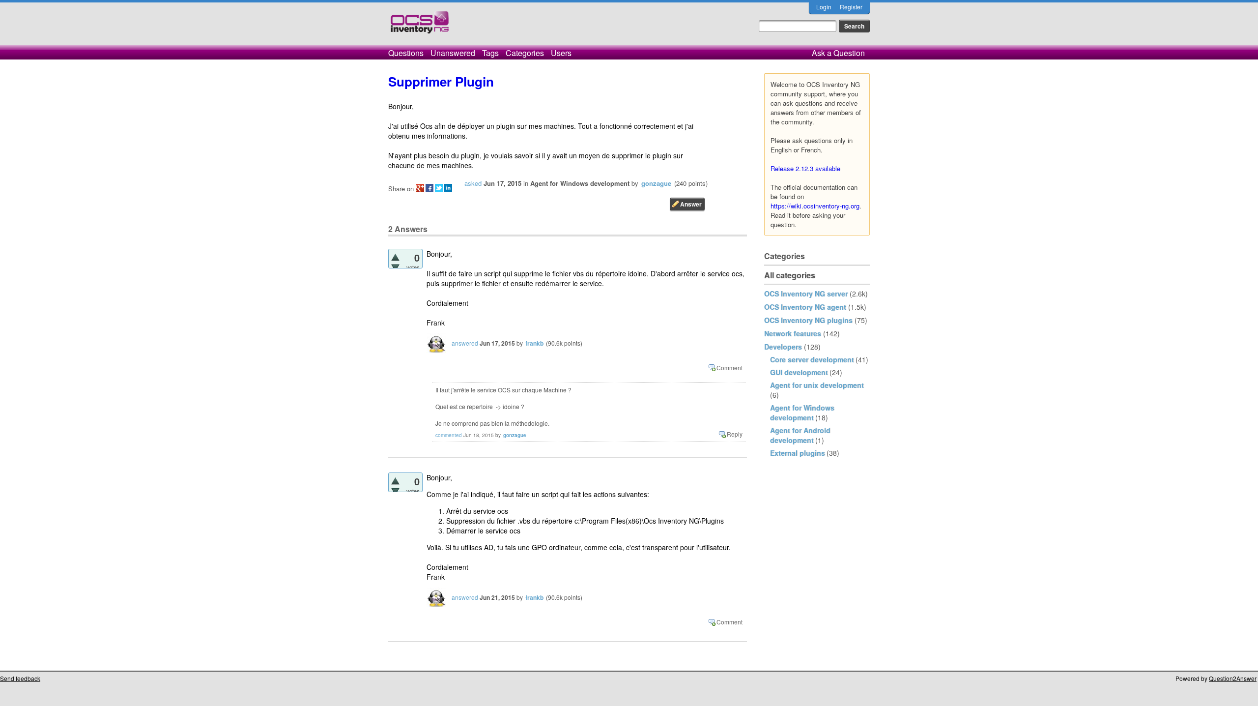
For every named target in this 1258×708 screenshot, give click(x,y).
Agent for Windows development (802, 412)
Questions (406, 53)
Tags (490, 53)
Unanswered (452, 53)
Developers (783, 347)
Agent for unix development (817, 385)
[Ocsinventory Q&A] (419, 26)
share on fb (429, 188)
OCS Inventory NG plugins (808, 320)
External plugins (797, 453)
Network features (792, 333)
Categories (525, 53)
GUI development (799, 372)
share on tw (439, 188)
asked (473, 183)
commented (448, 435)
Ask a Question (838, 53)
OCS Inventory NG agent (805, 307)
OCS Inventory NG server (806, 293)
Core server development (812, 359)
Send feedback (20, 678)
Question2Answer (1233, 678)
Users (561, 53)
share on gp (420, 188)
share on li (448, 188)
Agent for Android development (800, 435)
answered (465, 343)
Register (851, 6)
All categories (789, 275)
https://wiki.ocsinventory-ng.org (815, 205)
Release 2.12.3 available (805, 168)
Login (823, 6)
